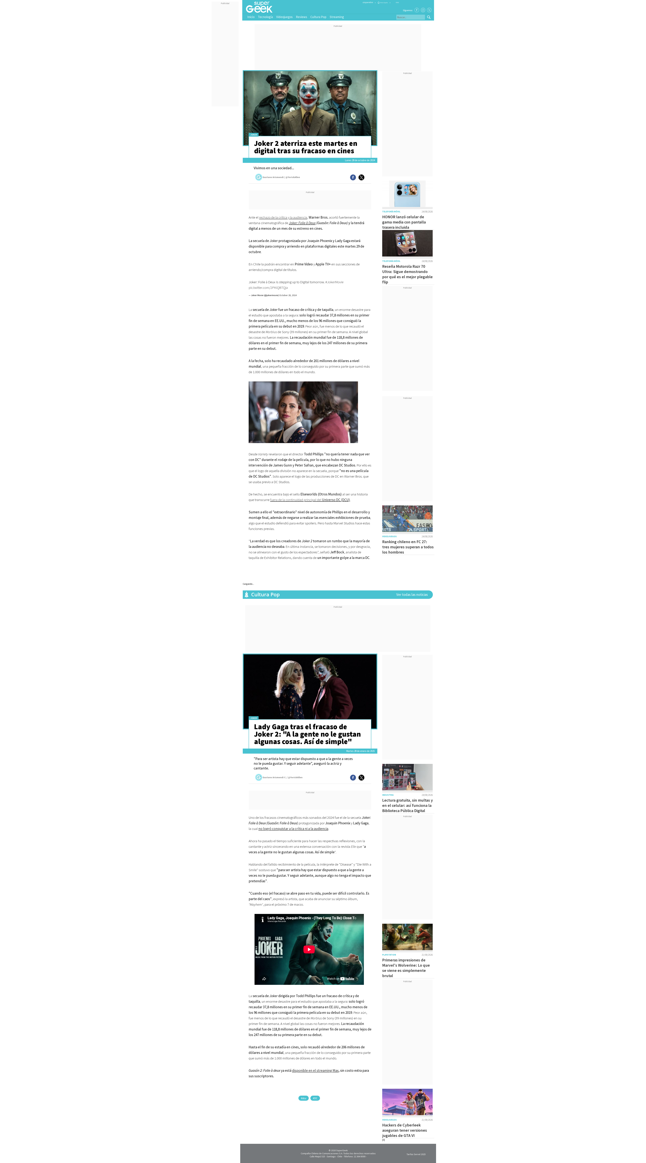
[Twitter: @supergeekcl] (429, 10)
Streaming (337, 17)
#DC (315, 1098)
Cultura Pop (318, 17)
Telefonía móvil (391, 211)
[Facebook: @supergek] (417, 10)
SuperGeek (342, 1150)
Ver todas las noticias (412, 594)
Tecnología (265, 17)
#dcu (303, 1098)
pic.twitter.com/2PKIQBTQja (268, 287)
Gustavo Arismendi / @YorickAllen (281, 177)
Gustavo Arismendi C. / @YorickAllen (282, 777)
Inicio (251, 17)
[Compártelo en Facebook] (353, 177)
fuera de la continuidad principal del (310, 499)
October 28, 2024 (288, 295)
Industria (387, 795)
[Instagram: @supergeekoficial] (423, 10)
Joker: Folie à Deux (302, 223)
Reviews (301, 17)
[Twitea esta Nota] (361, 177)
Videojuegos (284, 17)
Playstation (389, 954)
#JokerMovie (334, 282)
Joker (253, 134)
